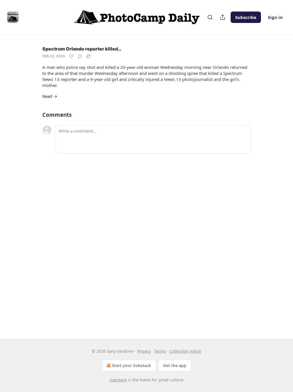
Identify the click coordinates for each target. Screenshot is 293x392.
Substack (118, 380)
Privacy (144, 351)
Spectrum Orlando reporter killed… (82, 49)
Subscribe (245, 17)
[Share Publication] (222, 17)
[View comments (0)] (80, 56)
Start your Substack (131, 365)
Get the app (174, 365)
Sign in (275, 17)
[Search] (210, 17)
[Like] (71, 56)
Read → (49, 96)
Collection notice (185, 351)
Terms (160, 351)
